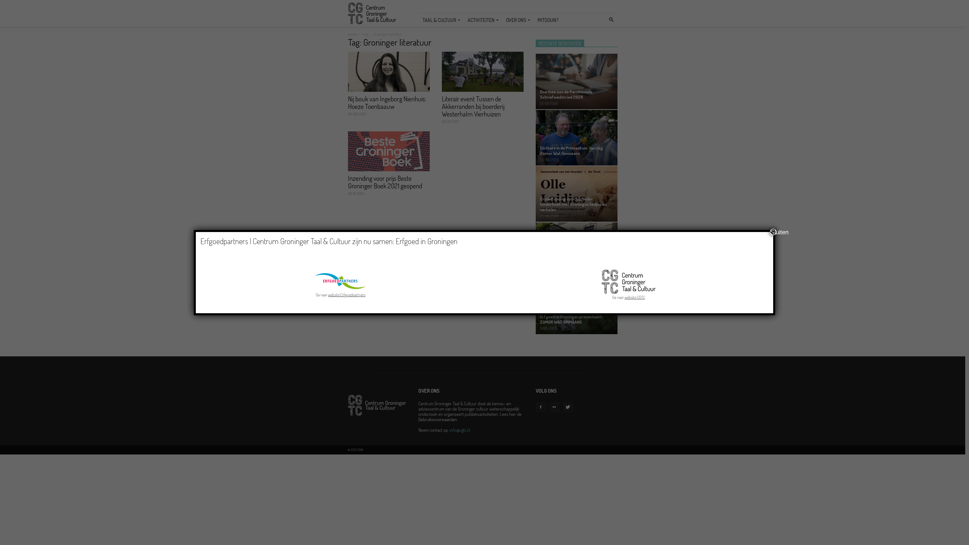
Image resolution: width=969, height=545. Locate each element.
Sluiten (773, 232)
